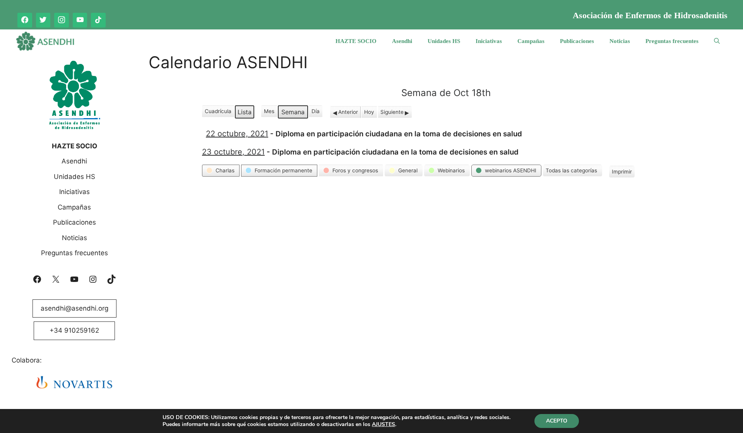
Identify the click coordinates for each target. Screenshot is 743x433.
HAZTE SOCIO (356, 41)
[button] (221, 170)
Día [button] (316, 111)
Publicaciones (577, 41)
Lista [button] (245, 113)
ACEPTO (556, 420)
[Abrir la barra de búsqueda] (717, 41)
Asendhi (402, 41)
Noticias (619, 41)
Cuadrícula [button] (217, 112)
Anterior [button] (348, 112)
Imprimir (621, 172)
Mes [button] (269, 111)
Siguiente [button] (392, 112)
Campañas (530, 41)
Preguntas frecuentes (671, 41)
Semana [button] (293, 112)
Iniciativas (489, 41)
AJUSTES (383, 424)
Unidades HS (444, 41)
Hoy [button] (369, 112)
